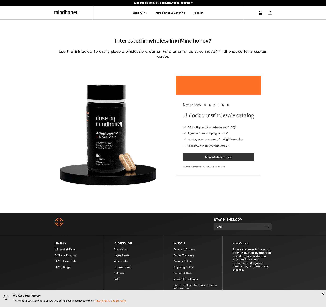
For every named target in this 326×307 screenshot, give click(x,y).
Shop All (138, 12)
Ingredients (121, 255)
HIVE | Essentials (65, 261)
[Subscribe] (266, 226)
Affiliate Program (65, 255)
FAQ (116, 279)
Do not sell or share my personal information (195, 286)
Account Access (184, 249)
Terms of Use (182, 273)
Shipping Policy (183, 267)
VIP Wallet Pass (64, 249)
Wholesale (121, 261)
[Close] (322, 293)
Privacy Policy (182, 261)
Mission (199, 12)
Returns (119, 273)
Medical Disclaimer (185, 279)
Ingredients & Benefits (170, 12)
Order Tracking (183, 255)
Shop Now (120, 249)
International (122, 267)
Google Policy (118, 300)
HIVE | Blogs (62, 267)
